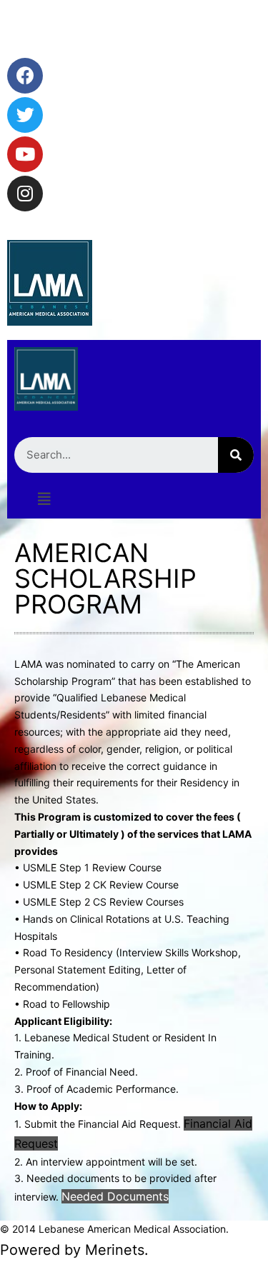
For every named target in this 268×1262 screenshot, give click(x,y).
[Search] (236, 455)
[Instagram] (25, 193)
